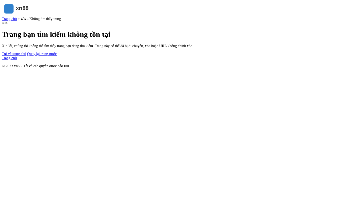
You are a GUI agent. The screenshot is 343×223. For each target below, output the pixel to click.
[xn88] (25, 15)
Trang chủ (9, 19)
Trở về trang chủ (14, 54)
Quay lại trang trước (42, 54)
